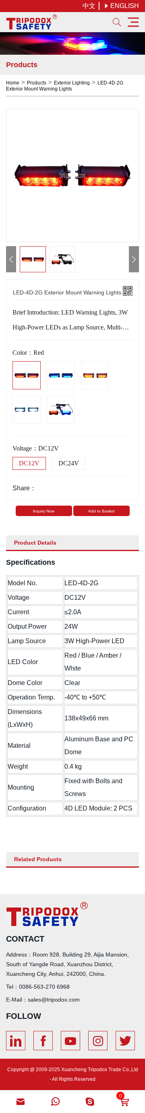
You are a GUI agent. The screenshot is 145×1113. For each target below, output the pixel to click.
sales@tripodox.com (54, 999)
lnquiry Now (43, 511)
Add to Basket (101, 511)
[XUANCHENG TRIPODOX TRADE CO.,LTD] (32, 22)
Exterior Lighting (72, 83)
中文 (89, 5)
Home (12, 83)
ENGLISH (121, 5)
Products (36, 83)
